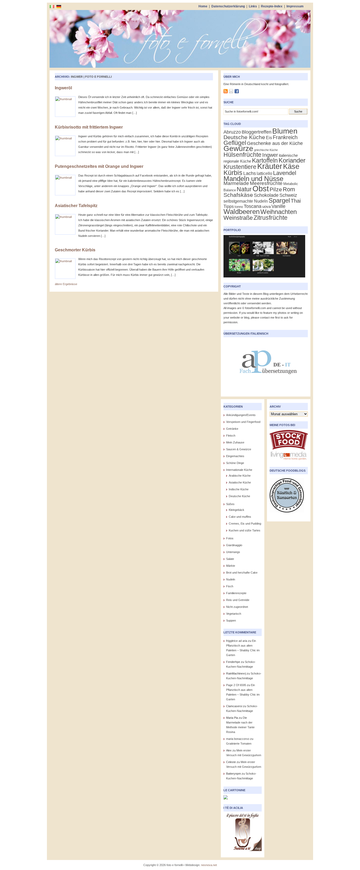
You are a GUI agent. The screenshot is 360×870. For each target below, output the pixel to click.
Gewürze (238, 148)
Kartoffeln (265, 160)
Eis (269, 137)
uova (266, 206)
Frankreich (285, 137)
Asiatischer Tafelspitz (76, 205)
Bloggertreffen (256, 132)
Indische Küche (239, 489)
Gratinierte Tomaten (238, 743)
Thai (296, 201)
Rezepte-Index (272, 6)
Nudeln (230, 579)
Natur (244, 189)
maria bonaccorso (237, 738)
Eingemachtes (235, 456)
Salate (230, 558)
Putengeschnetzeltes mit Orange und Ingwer (99, 166)
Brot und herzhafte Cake (241, 572)
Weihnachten (278, 211)
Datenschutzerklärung (228, 6)
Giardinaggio (234, 545)
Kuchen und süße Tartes (244, 530)
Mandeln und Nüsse (253, 179)
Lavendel (284, 173)
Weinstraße (238, 217)
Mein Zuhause (235, 442)
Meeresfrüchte (266, 183)
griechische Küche (266, 149)
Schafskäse (238, 195)
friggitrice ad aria (236, 640)
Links (253, 6)
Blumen (285, 131)
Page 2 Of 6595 (236, 685)
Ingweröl (63, 88)
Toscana (252, 206)
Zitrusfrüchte (271, 217)
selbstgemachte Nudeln (245, 201)
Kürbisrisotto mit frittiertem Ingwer (89, 127)
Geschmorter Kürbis (75, 250)
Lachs (249, 173)
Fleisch (230, 435)
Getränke (232, 428)
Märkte (230, 565)
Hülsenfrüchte (242, 154)
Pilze (276, 189)
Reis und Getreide (237, 600)
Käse (291, 166)
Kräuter (269, 166)
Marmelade (236, 183)
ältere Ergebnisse (66, 284)
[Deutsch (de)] (58, 6)
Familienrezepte (236, 593)
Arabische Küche (240, 475)
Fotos (229, 538)
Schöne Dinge (235, 463)
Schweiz (288, 195)
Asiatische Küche (240, 482)
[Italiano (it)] (52, 6)
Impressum (295, 6)
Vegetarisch (233, 613)
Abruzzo (232, 132)
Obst (260, 188)
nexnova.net (209, 865)
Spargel (279, 200)
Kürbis (232, 172)
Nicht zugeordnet (237, 606)
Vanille (278, 206)
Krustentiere (239, 166)
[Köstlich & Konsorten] (287, 514)
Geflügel (234, 142)
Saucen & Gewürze (238, 449)
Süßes (230, 504)
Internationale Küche (239, 469)
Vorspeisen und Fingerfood (243, 421)
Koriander (292, 160)
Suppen (231, 620)
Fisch (229, 586)
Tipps (228, 206)
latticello (264, 173)
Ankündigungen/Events (241, 415)
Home (202, 6)
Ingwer (270, 155)
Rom (289, 189)
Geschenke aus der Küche (275, 143)
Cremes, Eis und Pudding (245, 523)
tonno (239, 207)
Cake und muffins (240, 516)
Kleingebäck (236, 509)
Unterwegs (233, 552)
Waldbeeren (241, 212)
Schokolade (266, 195)
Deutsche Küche (244, 137)
